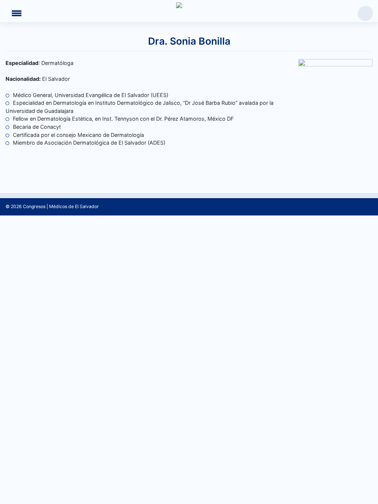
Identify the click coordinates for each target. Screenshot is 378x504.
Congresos (34, 206)
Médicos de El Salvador (74, 206)
